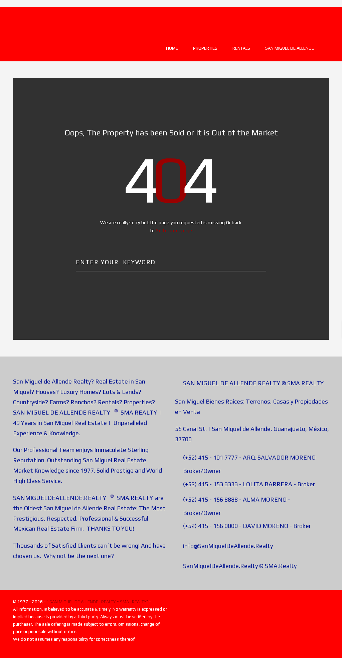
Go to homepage (174, 230)
